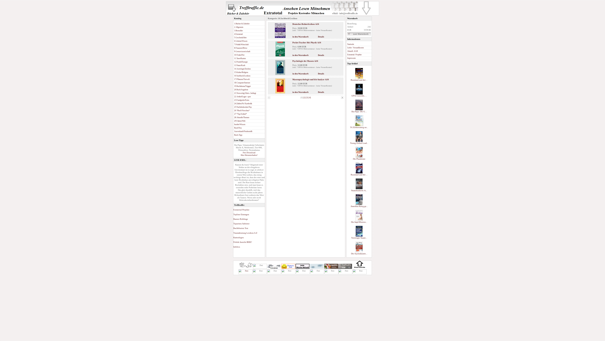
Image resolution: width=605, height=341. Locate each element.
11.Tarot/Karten (240, 58)
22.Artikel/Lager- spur (242, 97)
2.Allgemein (238, 27)
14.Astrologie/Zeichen (242, 69)
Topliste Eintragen (241, 214)
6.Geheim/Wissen (240, 41)
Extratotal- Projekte (354, 55)
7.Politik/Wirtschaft (241, 44)
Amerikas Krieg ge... (359, 206)
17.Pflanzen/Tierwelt (242, 79)
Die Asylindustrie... (359, 253)
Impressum (351, 58)
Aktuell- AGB (352, 51)
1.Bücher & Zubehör (242, 24)
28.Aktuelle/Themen (241, 117)
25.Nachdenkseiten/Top (243, 107)
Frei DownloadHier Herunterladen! (249, 153)
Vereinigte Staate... (359, 238)
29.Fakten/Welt (239, 121)
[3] (307, 97)
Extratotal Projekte (241, 210)
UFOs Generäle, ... (359, 96)
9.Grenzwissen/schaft (242, 51)
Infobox (236, 247)
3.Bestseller (238, 31)
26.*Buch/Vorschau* (242, 110)
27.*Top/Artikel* (240, 114)
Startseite (350, 44)
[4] (310, 97)
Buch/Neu (238, 128)
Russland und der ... (359, 80)
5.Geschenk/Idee (240, 37)
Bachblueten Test (240, 228)
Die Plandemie (359, 159)
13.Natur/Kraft (239, 65)
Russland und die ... (359, 174)
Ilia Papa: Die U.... (359, 111)
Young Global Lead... (359, 143)
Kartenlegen (238, 237)
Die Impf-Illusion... (359, 222)
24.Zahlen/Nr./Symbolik (243, 103)
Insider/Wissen (239, 124)
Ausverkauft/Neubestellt (243, 131)
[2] (304, 97)
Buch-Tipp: (238, 135)
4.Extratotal (238, 34)
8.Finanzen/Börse (240, 48)
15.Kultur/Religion (241, 72)
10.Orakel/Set (239, 55)
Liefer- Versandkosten (355, 48)
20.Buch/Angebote (241, 90)
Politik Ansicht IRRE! (242, 242)
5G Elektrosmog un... (359, 127)
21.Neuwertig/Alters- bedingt (245, 93)
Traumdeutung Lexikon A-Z (245, 233)
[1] (302, 97)
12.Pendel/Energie (241, 62)
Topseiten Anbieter (241, 223)
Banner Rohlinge (240, 219)
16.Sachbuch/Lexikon (242, 76)
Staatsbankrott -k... (359, 190)
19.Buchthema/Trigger (242, 86)
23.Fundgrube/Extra (241, 100)
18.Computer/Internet (242, 83)
